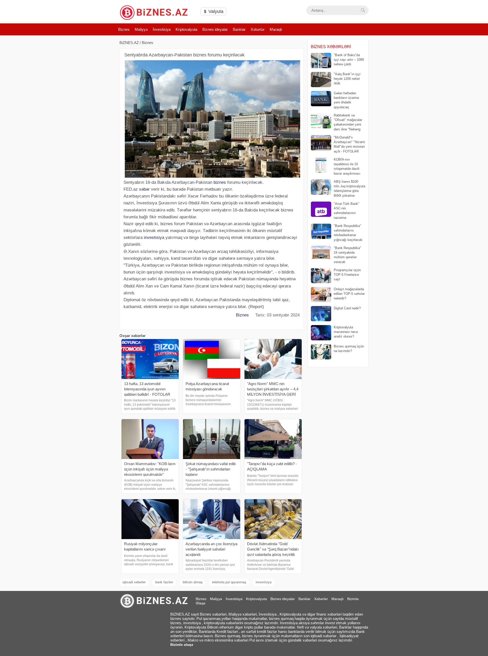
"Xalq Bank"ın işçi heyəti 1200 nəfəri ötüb (347, 78)
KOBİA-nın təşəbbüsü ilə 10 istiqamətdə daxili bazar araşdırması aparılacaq (335, 167)
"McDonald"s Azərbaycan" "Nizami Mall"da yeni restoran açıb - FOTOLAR (349, 144)
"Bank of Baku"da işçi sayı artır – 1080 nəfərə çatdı (349, 59)
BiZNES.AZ (129, 42)
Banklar (239, 29)
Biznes (124, 29)
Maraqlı (276, 29)
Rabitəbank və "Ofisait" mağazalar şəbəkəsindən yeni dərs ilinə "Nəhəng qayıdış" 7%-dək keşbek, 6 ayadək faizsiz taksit (336, 122)
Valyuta (215, 11)
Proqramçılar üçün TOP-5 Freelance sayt (347, 274)
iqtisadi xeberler (134, 582)
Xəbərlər (258, 29)
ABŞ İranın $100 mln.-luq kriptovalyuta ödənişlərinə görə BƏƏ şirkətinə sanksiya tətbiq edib (338, 189)
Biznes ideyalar (215, 29)
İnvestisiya (162, 29)
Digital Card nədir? (347, 308)
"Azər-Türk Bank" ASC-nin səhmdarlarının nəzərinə (346, 211)
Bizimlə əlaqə (181, 645)
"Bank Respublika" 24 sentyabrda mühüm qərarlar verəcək (347, 255)
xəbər (144, 189)
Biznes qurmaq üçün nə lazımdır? (349, 348)
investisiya (154, 237)
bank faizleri (164, 582)
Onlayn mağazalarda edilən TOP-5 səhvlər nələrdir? (349, 293)
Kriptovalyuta (186, 29)
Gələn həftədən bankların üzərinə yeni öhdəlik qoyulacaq (346, 100)
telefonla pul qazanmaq (229, 582)
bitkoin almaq (192, 582)
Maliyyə (141, 29)
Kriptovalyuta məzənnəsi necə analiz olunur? (346, 331)
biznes (220, 182)
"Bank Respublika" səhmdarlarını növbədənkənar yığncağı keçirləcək (348, 233)
